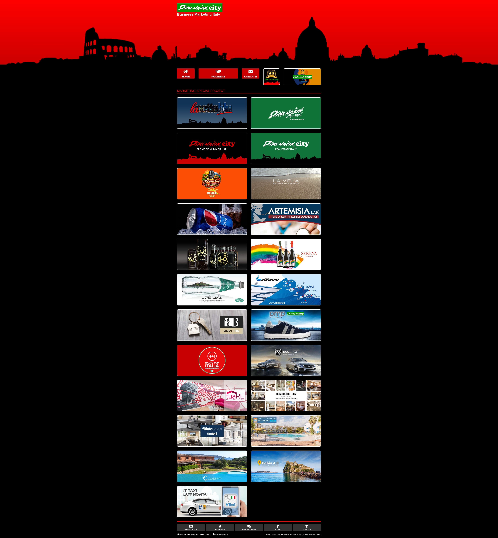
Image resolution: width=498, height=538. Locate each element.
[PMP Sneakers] (286, 325)
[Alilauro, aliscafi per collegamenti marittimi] (286, 289)
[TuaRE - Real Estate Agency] (212, 395)
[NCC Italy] (286, 360)
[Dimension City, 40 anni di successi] (272, 77)
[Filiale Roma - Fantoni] (212, 431)
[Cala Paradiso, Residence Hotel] (212, 466)
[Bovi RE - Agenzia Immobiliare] (212, 325)
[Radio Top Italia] (212, 360)
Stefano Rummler (288, 534)
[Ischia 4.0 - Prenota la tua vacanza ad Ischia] (286, 466)
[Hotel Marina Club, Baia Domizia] (286, 431)
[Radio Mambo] (212, 183)
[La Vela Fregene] (286, 183)
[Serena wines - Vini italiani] (286, 254)
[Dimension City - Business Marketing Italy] (199, 7)
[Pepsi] (212, 219)
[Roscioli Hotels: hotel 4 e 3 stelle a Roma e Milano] (286, 395)
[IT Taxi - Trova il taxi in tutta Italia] (212, 501)
